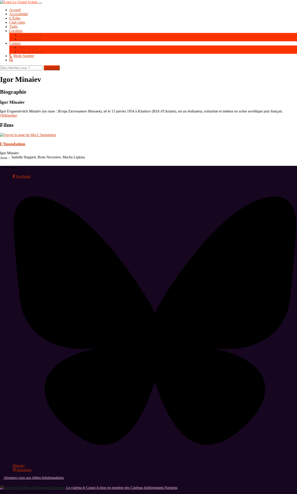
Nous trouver (28, 47)
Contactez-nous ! (31, 52)
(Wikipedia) (8, 115)
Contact (15, 43)
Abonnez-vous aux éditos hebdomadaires (33, 478)
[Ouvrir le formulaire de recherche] (153, 60)
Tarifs (13, 27)
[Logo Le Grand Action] (19, 2)
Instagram (23, 470)
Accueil (15, 10)
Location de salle (31, 35)
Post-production (30, 39)
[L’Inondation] (28, 135)
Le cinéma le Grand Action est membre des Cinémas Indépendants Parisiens (121, 488)
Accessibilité (18, 14)
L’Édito (14, 18)
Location (15, 31)
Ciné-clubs (17, 22)
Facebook (22, 176)
